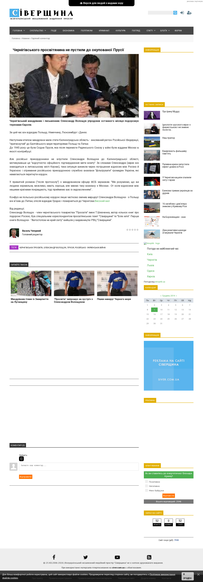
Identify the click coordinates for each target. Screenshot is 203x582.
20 (182, 314)
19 (175, 314)
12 (175, 310)
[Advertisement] (74, 343)
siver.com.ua (118, 567)
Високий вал (102, 201)
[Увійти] (181, 13)
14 (190, 310)
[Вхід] (21, 458)
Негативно (154, 486)
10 (161, 310)
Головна (16, 38)
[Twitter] (85, 558)
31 (161, 323)
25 (168, 319)
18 (168, 314)
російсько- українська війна (90, 247)
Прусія (70, 247)
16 (154, 314)
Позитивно (154, 481)
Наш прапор (168, 138)
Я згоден (187, 576)
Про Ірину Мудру (171, 111)
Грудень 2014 (168, 295)
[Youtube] (117, 558)
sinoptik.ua (160, 282)
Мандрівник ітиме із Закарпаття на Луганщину (29, 300)
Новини (25, 38)
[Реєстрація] (189, 13)
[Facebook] (53, 558)
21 (190, 314)
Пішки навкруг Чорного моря (114, 299)
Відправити (26, 476)
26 (175, 319)
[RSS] (149, 558)
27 (182, 319)
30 (154, 323)
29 (147, 323)
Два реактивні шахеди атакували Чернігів (174, 231)
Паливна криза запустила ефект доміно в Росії (175, 165)
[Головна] (41, 19)
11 (168, 310)
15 (147, 314)
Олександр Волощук (55, 247)
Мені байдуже (156, 490)
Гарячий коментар (40, 38)
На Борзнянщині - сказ (174, 217)
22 (147, 319)
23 (154, 319)
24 (161, 319)
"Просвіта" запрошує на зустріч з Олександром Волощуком (73, 300)
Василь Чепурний (31, 231)
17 (161, 314)
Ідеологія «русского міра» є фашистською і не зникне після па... (176, 127)
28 (190, 319)
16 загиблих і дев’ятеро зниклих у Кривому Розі (174, 205)
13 (182, 310)
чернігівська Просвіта (31, 247)
